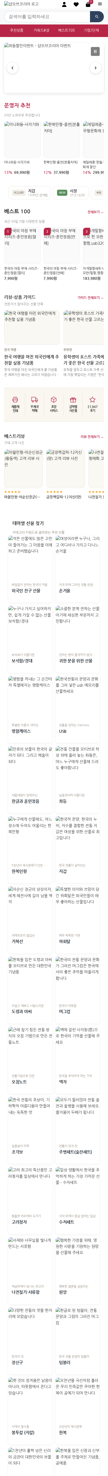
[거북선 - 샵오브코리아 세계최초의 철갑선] (30, 908)
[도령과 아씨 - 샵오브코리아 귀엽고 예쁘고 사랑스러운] (30, 979)
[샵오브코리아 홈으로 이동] (21, 4)
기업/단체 (91, 30)
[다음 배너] (95, 67)
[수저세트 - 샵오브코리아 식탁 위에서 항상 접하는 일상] (78, 1189)
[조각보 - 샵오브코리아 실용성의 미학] (30, 1119)
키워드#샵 (41, 30)
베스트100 (66, 30)
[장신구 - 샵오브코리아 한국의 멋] (30, 1329)
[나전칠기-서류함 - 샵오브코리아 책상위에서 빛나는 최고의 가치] (30, 1259)
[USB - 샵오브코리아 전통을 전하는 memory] (78, 698)
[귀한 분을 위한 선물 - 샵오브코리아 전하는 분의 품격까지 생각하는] (78, 628)
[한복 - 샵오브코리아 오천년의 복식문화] (78, 1400)
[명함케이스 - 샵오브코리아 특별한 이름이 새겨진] (30, 698)
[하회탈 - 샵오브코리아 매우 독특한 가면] (78, 908)
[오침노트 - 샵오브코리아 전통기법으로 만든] (30, 1049)
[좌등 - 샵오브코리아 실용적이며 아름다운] (78, 768)
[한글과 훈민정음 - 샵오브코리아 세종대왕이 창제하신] (30, 768)
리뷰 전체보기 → (92, 437)
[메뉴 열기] (100, 4)
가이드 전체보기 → (91, 298)
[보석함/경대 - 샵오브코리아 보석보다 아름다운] (30, 628)
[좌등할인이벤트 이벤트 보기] (54, 68)
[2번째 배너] (54, 87)
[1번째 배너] (49, 87)
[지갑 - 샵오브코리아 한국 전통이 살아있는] (78, 838)
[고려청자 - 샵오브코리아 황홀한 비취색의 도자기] (30, 1189)
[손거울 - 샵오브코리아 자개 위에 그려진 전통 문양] (78, 558)
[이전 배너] (12, 67)
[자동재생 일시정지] (95, 51)
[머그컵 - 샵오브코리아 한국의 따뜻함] (78, 979)
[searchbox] (47, 16)
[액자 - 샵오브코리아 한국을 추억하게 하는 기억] (78, 1049)
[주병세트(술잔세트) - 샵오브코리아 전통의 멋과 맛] (78, 1119)
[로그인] (64, 4)
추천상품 (16, 30)
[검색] (97, 16)
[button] (76, 4)
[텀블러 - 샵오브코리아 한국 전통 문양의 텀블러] (78, 1329)
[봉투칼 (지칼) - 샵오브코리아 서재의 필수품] (30, 1400)
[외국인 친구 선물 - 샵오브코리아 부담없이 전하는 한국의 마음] (30, 558)
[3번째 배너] (58, 87)
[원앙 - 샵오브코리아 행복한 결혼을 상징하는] (78, 1259)
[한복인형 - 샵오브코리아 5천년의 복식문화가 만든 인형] (30, 838)
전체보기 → (96, 212)
